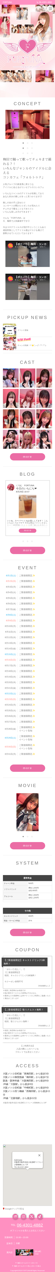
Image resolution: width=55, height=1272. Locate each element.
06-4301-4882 (45, 2)
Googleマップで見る (14, 1209)
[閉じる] (39, 1156)
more (27, 456)
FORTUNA (7, 2)
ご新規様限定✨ (27, 575)
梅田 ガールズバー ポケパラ (27, 1263)
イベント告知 (25, 730)
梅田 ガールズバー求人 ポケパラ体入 (27, 1266)
